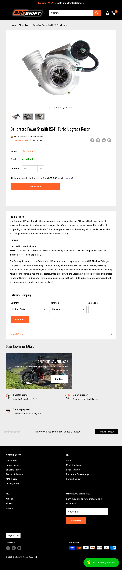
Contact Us (11, 460)
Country (15, 303)
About (69, 460)
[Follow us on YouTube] (19, 548)
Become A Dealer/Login (77, 474)
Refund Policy (16, 334)
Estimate (19, 319)
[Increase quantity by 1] (41, 169)
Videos (9, 503)
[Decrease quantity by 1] (25, 169)
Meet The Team (74, 465)
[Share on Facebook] (92, 140)
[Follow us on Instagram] (14, 548)
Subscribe (76, 520)
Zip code (93, 303)
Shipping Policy (13, 469)
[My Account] (107, 13)
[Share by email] (109, 140)
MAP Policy (11, 479)
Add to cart (35, 186)
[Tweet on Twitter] (104, 140)
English (11, 535)
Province (54, 303)
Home (13, 25)
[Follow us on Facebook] (8, 548)
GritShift (16, 557)
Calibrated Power (19, 140)
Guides (9, 508)
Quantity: (15, 168)
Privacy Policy (12, 483)
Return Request (73, 479)
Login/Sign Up (73, 469)
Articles (9, 498)
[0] (113, 13)
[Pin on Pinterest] (98, 140)
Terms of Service (14, 474)
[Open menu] (7, 13)
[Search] (97, 13)
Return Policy (12, 465)
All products (24, 25)
